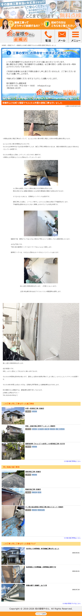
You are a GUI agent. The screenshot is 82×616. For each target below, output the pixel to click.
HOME (4, 45)
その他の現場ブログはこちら (71, 603)
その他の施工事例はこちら (72, 461)
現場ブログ (11, 45)
